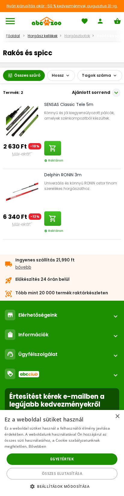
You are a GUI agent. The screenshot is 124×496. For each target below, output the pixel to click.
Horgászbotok (77, 35)
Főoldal (13, 35)
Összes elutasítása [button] (62, 473)
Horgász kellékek (42, 35)
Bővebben (37, 446)
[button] (62, 486)
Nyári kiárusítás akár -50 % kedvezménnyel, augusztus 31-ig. (62, 5)
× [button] (117, 416)
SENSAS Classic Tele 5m (68, 104)
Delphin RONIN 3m (63, 175)
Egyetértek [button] (62, 459)
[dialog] (62, 453)
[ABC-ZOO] (46, 21)
